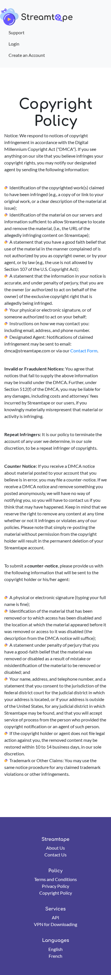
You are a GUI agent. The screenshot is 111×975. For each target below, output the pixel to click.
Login (14, 43)
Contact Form (83, 350)
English (55, 949)
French (55, 956)
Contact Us (55, 854)
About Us (55, 847)
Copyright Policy (55, 892)
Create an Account (27, 55)
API (55, 917)
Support (16, 32)
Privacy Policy (55, 886)
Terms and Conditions (55, 879)
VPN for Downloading (55, 924)
